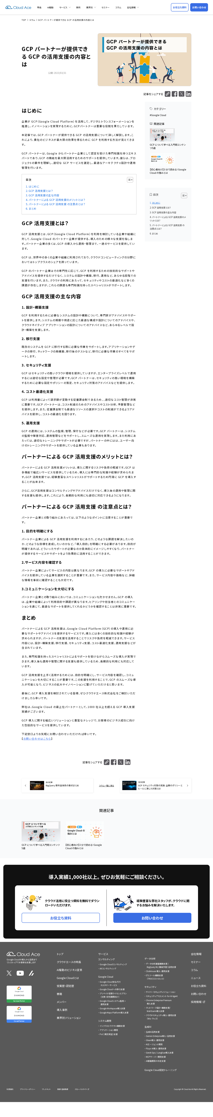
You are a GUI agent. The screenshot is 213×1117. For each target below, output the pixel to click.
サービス (63, 7)
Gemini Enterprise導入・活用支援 (160, 1036)
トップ (60, 954)
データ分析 (150, 958)
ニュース (196, 978)
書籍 (59, 994)
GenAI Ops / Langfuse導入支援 (159, 1052)
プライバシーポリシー (27, 1089)
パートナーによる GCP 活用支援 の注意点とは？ (57, 204)
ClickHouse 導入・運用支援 (157, 971)
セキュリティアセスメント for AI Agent (162, 996)
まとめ (32, 208)
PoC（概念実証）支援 (109, 1034)
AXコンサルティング (108, 968)
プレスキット (46, 1089)
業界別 (89, 7)
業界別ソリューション (69, 1018)
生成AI (147, 1026)
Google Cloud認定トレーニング (160, 1070)
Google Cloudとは (68, 978)
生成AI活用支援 (153, 1031)
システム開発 (104, 1020)
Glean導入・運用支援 (155, 1040)
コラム (118, 7)
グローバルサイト (81, 1089)
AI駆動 (50, 7)
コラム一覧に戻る (106, 785)
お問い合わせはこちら (37, 739)
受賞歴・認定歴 (65, 986)
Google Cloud (158, 115)
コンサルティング (106, 959)
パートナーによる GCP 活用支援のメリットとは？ (57, 199)
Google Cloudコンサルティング (113, 964)
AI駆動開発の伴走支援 (156, 1060)
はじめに (34, 186)
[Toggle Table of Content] (128, 180)
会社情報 (131, 7)
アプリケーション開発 (109, 1030)
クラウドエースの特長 (69, 962)
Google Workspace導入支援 (112, 1008)
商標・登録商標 (62, 1089)
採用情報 (196, 1002)
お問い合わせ (198, 994)
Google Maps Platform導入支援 (114, 1012)
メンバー (62, 1002)
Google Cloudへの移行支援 (112, 989)
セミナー (105, 7)
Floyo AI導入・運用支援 (156, 1048)
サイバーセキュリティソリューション (161, 991)
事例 (78, 7)
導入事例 (62, 1010)
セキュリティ (150, 986)
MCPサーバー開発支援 (156, 1056)
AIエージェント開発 (154, 1044)
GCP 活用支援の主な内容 (44, 195)
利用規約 (10, 1089)
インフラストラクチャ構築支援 (112, 1025)
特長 (39, 7)
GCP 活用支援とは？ (41, 190)
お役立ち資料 (198, 986)
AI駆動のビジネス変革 (69, 970)
